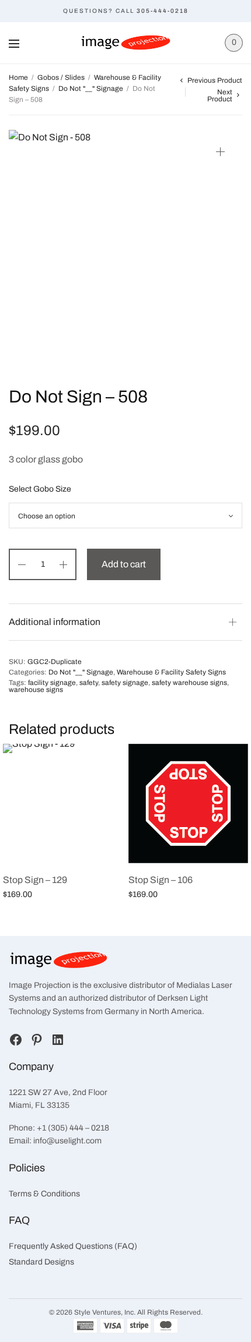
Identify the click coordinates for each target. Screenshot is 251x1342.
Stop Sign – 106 (160, 880)
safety (88, 683)
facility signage (52, 683)
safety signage (125, 683)
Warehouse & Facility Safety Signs (171, 672)
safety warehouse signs (189, 683)
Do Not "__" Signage (90, 88)
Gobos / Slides (61, 77)
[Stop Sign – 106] (188, 803)
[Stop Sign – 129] (63, 803)
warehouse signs (36, 690)
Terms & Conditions (44, 1193)
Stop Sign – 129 (35, 880)
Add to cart (124, 564)
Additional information (54, 622)
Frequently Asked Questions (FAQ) (73, 1246)
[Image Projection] (125, 43)
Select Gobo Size (40, 489)
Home (18, 77)
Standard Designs (41, 1262)
